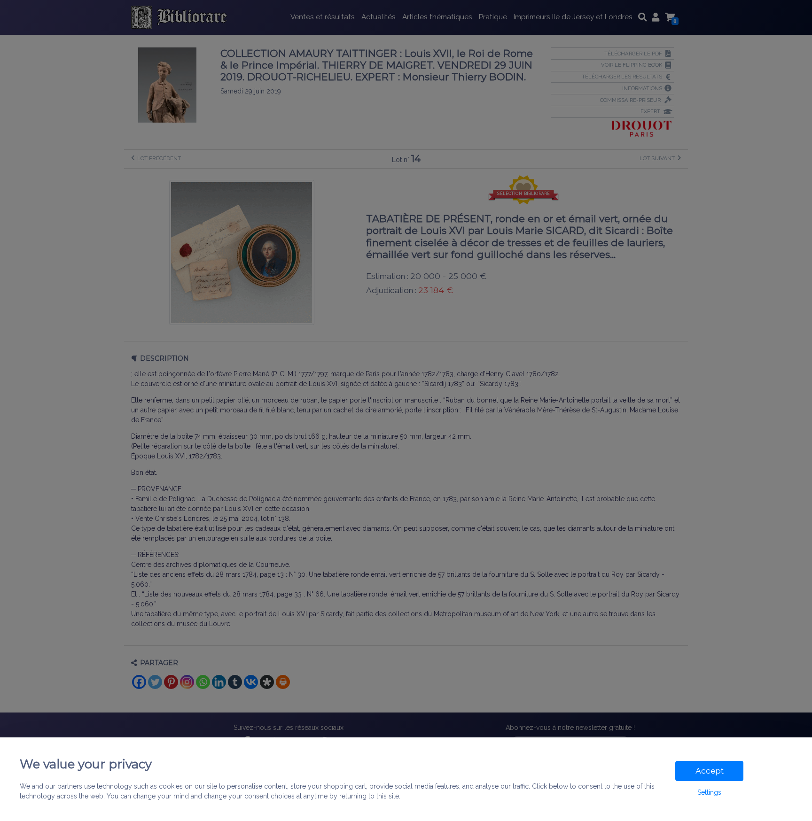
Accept (709, 770)
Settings (709, 792)
